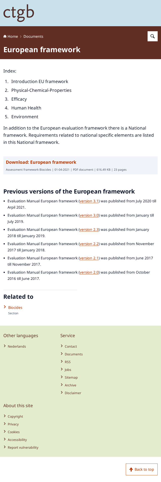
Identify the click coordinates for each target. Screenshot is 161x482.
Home (13, 36)
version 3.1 (89, 200)
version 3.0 (89, 215)
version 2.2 (89, 243)
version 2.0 (89, 272)
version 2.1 (89, 257)
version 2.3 (89, 229)
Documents (33, 36)
